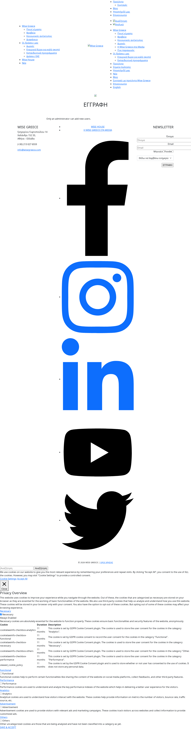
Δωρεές (30, 46)
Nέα (115, 73)
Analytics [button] (4, 690)
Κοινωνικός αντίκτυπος (39, 36)
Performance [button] (7, 680)
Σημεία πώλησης (122, 67)
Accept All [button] (22, 578)
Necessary (7, 614)
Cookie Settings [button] (8, 578)
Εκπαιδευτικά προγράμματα (41, 52)
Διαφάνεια (32, 39)
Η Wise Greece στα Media (130, 46)
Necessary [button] (5, 611)
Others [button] (3, 717)
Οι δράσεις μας (30, 42)
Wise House (28, 59)
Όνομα (170, 136)
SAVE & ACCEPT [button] (8, 727)
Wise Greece (28, 26)
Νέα (24, 63)
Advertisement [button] (8, 703)
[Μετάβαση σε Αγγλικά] (118, 24)
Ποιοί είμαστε (34, 29)
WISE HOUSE (98, 126)
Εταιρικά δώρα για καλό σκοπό (43, 49)
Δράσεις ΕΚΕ (32, 56)
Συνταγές (122, 5)
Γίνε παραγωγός (126, 50)
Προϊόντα (118, 1)
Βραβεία (30, 32)
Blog (115, 8)
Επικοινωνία (120, 15)
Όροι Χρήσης (106, 562)
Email (171, 143)
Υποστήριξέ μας (121, 11)
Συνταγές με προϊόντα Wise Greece (131, 80)
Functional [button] (5, 670)
